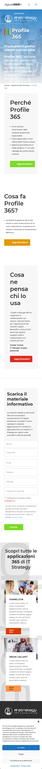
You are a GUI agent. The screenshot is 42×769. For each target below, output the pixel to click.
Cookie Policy (15, 766)
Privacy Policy (26, 766)
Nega (21, 754)
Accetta (21, 748)
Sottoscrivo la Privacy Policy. (19, 498)
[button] (38, 721)
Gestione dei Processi (20, 85)
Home (6, 85)
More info (11, 631)
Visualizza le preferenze (21, 760)
